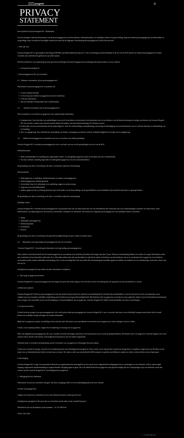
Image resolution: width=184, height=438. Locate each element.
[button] (155, 3)
